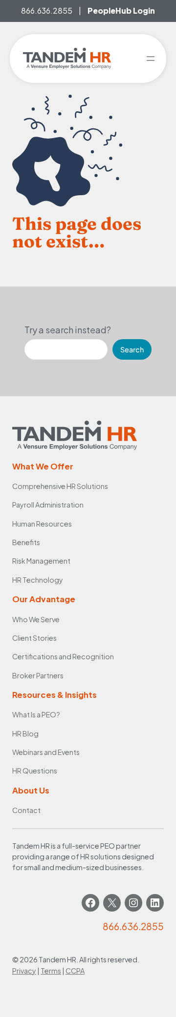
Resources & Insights (54, 695)
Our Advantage (43, 599)
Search (132, 349)
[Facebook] (90, 903)
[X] (112, 903)
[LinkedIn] (155, 903)
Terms (51, 970)
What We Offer (42, 466)
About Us (30, 790)
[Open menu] (150, 58)
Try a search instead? (67, 329)
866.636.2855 (46, 10)
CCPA (75, 970)
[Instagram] (133, 903)
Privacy (24, 970)
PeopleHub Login (121, 10)
